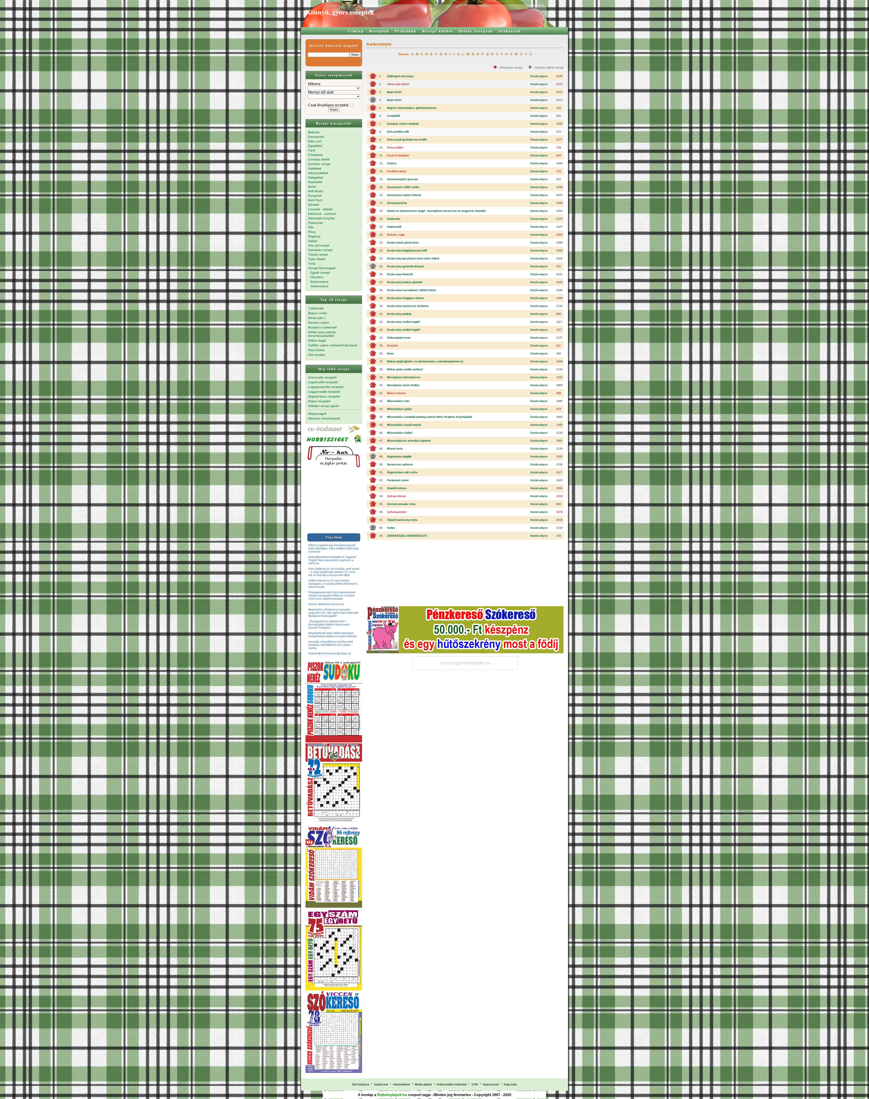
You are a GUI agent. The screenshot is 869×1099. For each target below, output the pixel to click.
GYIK (475, 1084)
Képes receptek (319, 401)
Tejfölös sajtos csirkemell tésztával (332, 345)
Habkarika (393, 218)
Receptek (379, 31)
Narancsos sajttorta (400, 464)
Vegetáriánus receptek (324, 396)
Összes (404, 54)
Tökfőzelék (316, 308)
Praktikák (406, 31)
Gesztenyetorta (397, 203)
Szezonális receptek (322, 377)
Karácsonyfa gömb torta (402, 242)
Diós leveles (316, 355)
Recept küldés (437, 31)
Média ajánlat (423, 1084)
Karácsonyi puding (399, 314)
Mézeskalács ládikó (399, 432)
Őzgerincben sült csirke (402, 472)
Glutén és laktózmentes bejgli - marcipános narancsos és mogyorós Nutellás (436, 211)
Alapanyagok (317, 413)
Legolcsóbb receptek (323, 382)
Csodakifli (393, 115)
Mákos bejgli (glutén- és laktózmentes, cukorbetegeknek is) (425, 361)
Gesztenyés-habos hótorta (404, 195)
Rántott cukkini (318, 322)
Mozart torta (395, 448)
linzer (390, 353)
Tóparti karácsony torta (402, 520)
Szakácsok (509, 31)
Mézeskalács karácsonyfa (404, 424)
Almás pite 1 (317, 318)
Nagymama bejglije (399, 456)
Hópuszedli (394, 226)
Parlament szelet (398, 480)
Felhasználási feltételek (452, 1084)
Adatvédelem (401, 1084)
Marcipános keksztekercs (403, 377)
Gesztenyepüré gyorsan (402, 179)
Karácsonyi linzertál (400, 274)
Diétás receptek (475, 31)
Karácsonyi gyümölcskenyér (405, 266)
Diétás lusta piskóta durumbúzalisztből (322, 334)
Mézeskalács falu (398, 401)
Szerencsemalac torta (401, 504)
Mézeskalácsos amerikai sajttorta (409, 440)
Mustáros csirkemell (322, 327)
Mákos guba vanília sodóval (405, 369)
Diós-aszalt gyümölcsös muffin (407, 139)
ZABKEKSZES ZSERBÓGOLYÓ (407, 535)
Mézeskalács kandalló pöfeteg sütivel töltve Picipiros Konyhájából (429, 417)
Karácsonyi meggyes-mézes (405, 298)
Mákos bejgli (317, 340)
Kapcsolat (510, 1084)
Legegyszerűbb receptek (326, 387)
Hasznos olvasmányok (324, 418)
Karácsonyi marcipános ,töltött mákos (411, 290)
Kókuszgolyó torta (399, 337)
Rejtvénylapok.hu (392, 1095)
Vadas (391, 527)
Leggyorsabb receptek (324, 391)
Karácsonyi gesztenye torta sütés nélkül (413, 258)
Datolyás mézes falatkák (403, 123)
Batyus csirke (317, 313)
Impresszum (491, 1084)
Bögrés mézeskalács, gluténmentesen (412, 108)
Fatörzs (392, 163)
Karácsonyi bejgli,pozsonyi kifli (407, 250)
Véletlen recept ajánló (323, 406)
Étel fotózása (360, 1084)
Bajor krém (394, 92)
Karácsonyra (538, 76)
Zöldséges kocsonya (400, 76)
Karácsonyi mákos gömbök (405, 282)
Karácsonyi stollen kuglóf (403, 321)
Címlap (356, 31)
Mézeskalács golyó (399, 409)
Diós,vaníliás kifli (398, 131)
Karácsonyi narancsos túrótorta (407, 306)
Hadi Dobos (316, 350)
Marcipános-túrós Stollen (403, 385)
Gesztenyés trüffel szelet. (403, 187)
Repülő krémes (397, 488)
